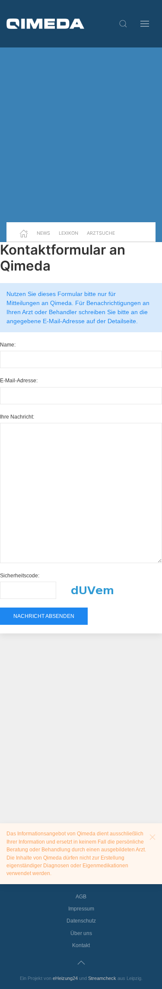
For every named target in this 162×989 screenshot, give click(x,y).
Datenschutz (81, 921)
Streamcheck (102, 978)
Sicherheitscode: (19, 576)
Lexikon (68, 233)
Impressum (81, 909)
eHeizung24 (65, 978)
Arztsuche (101, 233)
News (43, 233)
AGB (81, 897)
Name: (8, 345)
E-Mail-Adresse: (19, 381)
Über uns (81, 933)
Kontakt (81, 945)
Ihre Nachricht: (17, 417)
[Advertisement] (81, 135)
